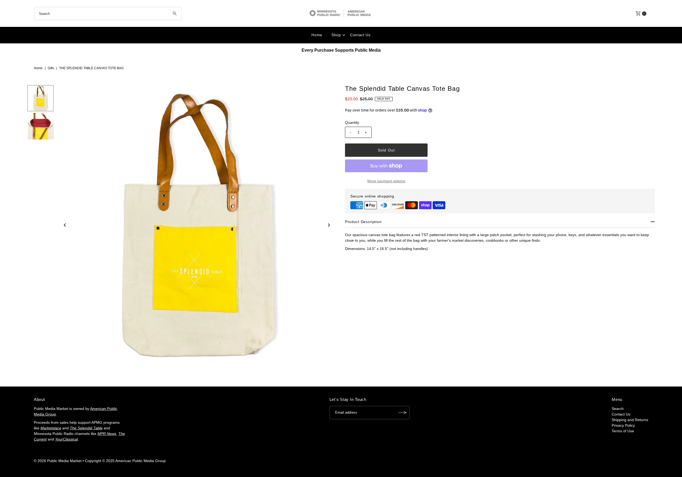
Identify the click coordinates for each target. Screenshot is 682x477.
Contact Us (360, 35)
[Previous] (65, 225)
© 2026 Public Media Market (58, 461)
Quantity (352, 122)
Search (618, 408)
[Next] (328, 225)
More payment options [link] (386, 181)
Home (316, 35)
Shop (336, 35)
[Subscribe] (402, 412)
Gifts (51, 68)
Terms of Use (623, 431)
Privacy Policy (623, 425)
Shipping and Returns (630, 420)
